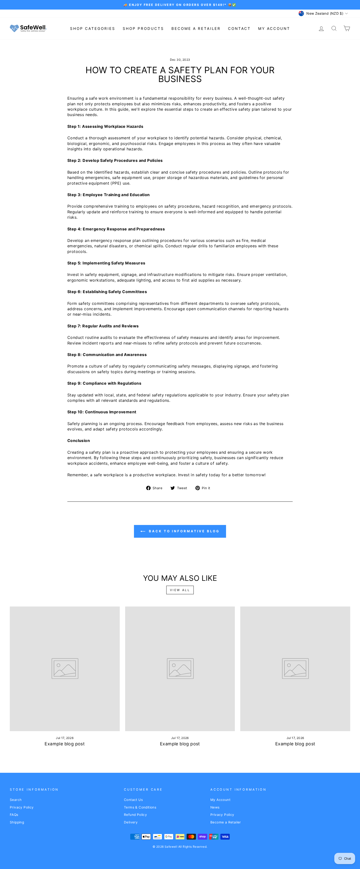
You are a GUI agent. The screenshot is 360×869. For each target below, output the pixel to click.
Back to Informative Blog (183, 531)
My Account (274, 28)
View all (180, 590)
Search (16, 800)
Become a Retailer (196, 28)
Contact (239, 28)
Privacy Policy (22, 807)
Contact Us (133, 800)
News (215, 807)
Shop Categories (92, 28)
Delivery (131, 822)
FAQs (14, 815)
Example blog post (65, 743)
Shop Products (143, 28)
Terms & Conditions (140, 807)
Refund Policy (135, 815)
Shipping (17, 822)
